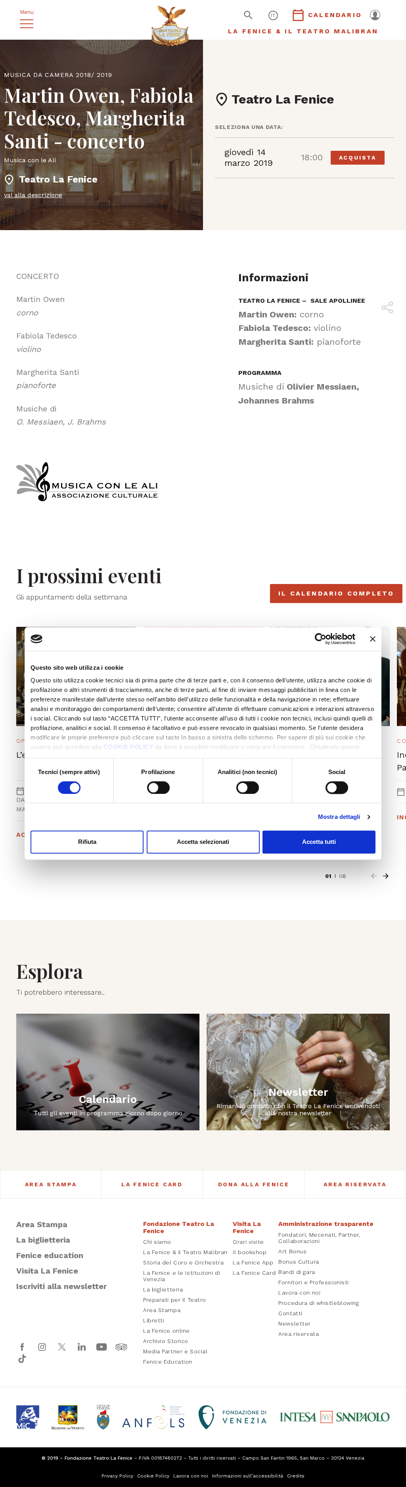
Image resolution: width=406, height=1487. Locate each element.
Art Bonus (292, 1251)
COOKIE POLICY (128, 747)
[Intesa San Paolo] (335, 1417)
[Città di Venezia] (103, 1417)
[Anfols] (154, 1417)
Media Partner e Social (175, 1351)
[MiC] (27, 1416)
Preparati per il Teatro (174, 1300)
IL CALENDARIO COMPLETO (336, 593)
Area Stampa (51, 1184)
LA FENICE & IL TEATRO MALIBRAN (303, 31)
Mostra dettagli (339, 816)
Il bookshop (249, 1252)
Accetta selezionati (203, 842)
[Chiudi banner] (372, 639)
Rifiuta (87, 842)
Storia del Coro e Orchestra (183, 1262)
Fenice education (49, 1255)
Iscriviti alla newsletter (61, 1286)
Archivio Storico (165, 1341)
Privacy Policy (117, 1476)
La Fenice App (253, 1262)
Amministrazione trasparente (325, 1224)
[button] (374, 876)
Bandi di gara (296, 1272)
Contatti (290, 1313)
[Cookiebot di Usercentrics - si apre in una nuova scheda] (320, 639)
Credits (295, 1476)
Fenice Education (167, 1361)
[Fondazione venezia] (232, 1417)
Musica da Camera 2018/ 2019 (58, 75)
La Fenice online (166, 1331)
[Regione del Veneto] (67, 1417)
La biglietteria (43, 1240)
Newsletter (294, 1323)
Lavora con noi (299, 1292)
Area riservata (355, 1184)
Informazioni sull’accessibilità (247, 1476)
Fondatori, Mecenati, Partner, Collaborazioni (319, 1237)
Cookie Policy (153, 1476)
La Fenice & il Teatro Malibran (185, 1252)
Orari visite (248, 1242)
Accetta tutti (319, 842)
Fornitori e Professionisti (313, 1282)
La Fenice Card (152, 1184)
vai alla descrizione (33, 195)
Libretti (153, 1320)
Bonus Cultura (298, 1261)
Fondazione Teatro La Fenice (178, 1227)
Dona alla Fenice (253, 1184)
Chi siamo (157, 1242)
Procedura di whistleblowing (318, 1303)
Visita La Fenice (47, 1271)
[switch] (158, 787)
